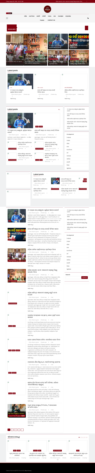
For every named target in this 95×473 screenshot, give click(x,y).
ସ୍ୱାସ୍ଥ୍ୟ (69, 168)
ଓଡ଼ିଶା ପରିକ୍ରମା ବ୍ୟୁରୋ (16, 94)
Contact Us (51, 20)
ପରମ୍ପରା (69, 155)
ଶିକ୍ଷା (68, 165)
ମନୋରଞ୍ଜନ (60, 16)
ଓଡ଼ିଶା (25, 16)
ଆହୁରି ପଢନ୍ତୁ (13, 98)
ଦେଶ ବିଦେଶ (31, 16)
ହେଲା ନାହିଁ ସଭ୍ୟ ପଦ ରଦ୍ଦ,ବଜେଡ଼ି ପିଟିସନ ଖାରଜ (43, 229)
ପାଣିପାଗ (68, 158)
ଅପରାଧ (49, 16)
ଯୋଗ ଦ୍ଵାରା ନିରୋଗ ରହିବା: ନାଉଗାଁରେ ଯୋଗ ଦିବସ (44, 340)
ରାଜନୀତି (38, 16)
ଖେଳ (55, 16)
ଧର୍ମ (67, 152)
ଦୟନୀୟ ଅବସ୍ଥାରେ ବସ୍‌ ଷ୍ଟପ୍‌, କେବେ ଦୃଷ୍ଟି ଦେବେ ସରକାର (51, 155)
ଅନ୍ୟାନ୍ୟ (42, 20)
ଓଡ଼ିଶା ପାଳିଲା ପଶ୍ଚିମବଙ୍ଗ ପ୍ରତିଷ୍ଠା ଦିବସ (76, 118)
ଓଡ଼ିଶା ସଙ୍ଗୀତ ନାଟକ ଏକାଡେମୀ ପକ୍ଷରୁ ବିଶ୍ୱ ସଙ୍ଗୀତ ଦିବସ (69, 1)
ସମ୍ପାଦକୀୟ (68, 16)
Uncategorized (12, 52)
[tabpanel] (17, 449)
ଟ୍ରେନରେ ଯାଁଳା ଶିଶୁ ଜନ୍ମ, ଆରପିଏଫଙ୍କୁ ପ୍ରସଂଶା (44, 362)
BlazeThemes (28, 470)
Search (68, 274)
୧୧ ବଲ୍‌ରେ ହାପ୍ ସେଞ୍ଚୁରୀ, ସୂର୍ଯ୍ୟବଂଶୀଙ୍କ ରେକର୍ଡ (43, 210)
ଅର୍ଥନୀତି (44, 16)
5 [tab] (86, 437)
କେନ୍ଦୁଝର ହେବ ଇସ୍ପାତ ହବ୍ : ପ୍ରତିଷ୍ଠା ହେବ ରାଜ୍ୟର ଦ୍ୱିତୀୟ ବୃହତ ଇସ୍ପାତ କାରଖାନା (37, 455)
